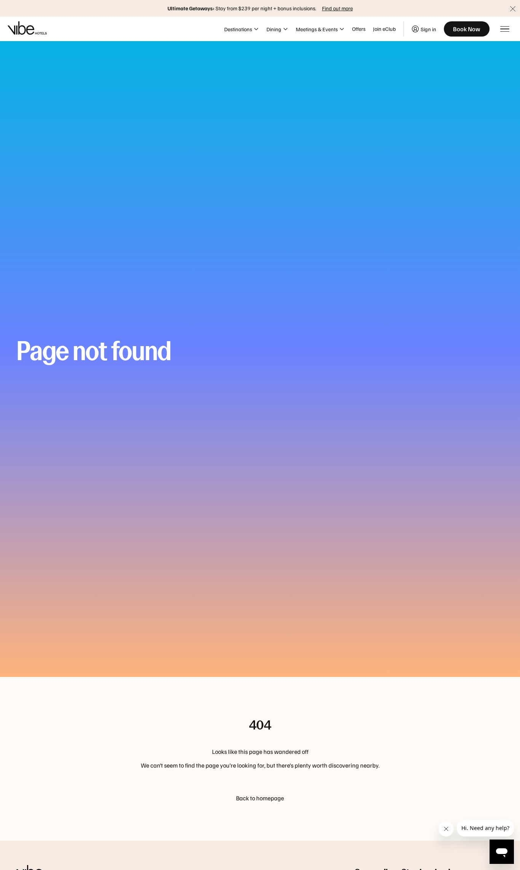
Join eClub (384, 29)
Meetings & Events (317, 29)
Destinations (238, 29)
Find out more (337, 8)
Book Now (466, 29)
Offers (358, 29)
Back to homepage (260, 798)
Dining (273, 29)
